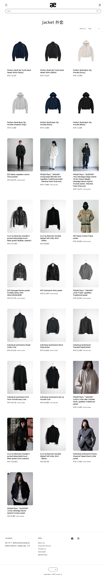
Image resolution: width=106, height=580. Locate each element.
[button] (6, 5)
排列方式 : (83, 29)
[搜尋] (97, 11)
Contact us (42, 549)
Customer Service (44, 546)
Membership (42, 555)
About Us (41, 543)
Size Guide (42, 552)
